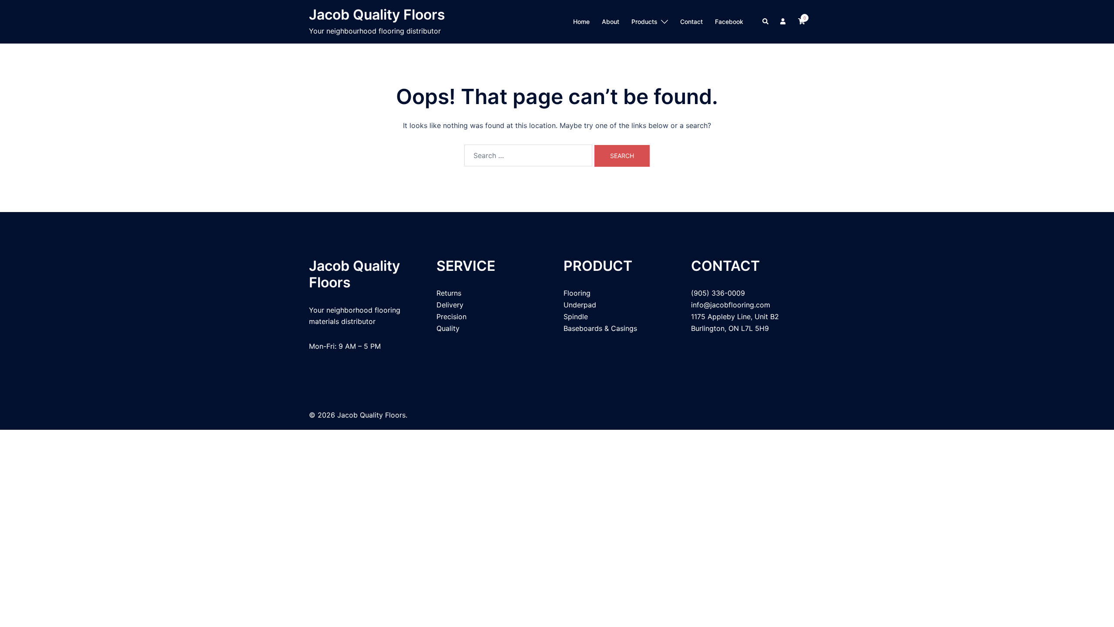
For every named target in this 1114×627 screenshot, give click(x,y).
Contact (691, 21)
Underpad (580, 304)
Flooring (577, 293)
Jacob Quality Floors (377, 14)
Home (581, 21)
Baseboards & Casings (600, 328)
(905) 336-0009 (718, 293)
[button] (765, 21)
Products (644, 21)
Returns (448, 293)
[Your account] (783, 21)
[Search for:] (528, 155)
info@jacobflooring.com (730, 304)
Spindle (576, 316)
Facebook (729, 21)
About (610, 21)
